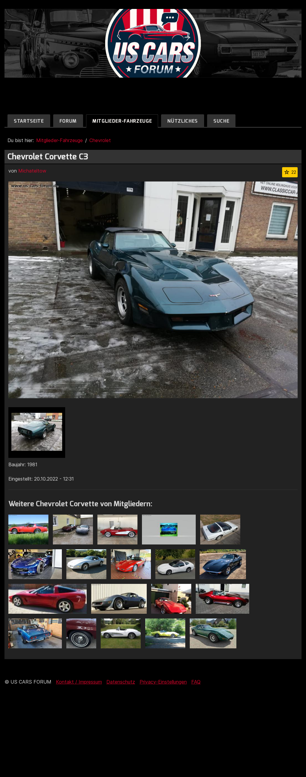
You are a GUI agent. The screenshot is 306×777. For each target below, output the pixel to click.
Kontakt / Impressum (79, 682)
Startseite (29, 121)
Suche (221, 121)
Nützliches (182, 121)
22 (293, 172)
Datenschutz (120, 682)
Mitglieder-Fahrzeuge (122, 121)
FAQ (196, 682)
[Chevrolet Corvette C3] (36, 432)
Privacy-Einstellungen (163, 682)
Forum (68, 121)
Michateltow (32, 171)
